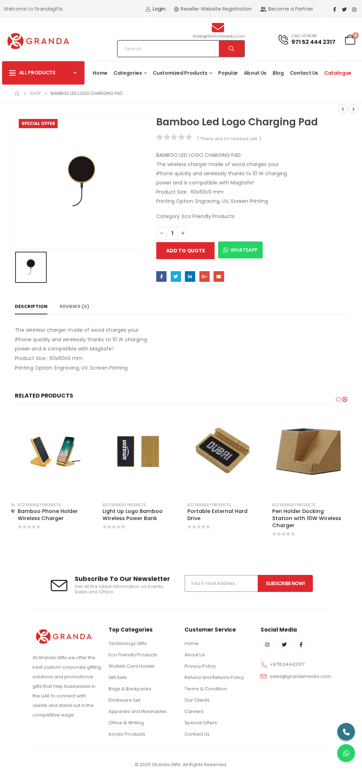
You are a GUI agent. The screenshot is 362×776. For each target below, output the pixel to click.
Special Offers (201, 722)
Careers (194, 711)
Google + (204, 276)
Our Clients (197, 700)
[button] (338, 399)
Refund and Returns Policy (214, 677)
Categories (127, 72)
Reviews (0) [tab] (74, 306)
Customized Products (180, 72)
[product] (54, 451)
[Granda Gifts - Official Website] (38, 40)
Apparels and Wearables (138, 711)
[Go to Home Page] (17, 93)
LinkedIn (190, 276)
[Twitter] (344, 9)
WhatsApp (243, 249)
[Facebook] (334, 9)
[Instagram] (354, 9)
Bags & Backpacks (130, 688)
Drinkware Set (124, 700)
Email (219, 276)
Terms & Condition (206, 688)
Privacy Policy (200, 666)
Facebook (161, 276)
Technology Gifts (128, 643)
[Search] (231, 49)
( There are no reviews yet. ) (229, 138)
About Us (255, 72)
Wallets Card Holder (132, 666)
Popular (228, 72)
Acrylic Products (127, 734)
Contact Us (304, 72)
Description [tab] (31, 306)
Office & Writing (126, 722)
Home (100, 72)
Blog (278, 72)
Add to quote (185, 250)
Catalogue (337, 72)
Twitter (176, 276)
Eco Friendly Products (208, 216)
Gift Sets (118, 677)
